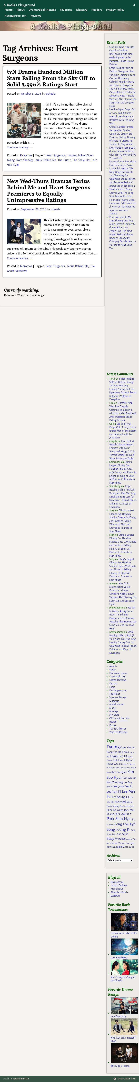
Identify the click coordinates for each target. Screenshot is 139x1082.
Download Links (117, 676)
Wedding (120, 838)
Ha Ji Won (123, 752)
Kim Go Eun (125, 767)
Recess (112, 725)
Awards (113, 666)
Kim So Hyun (118, 772)
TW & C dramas (117, 728)
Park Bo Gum (115, 810)
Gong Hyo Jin (127, 747)
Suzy (110, 838)
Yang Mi (129, 839)
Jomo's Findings (119, 885)
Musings (113, 711)
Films (112, 687)
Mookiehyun (117, 888)
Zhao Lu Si (128, 847)
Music (112, 708)
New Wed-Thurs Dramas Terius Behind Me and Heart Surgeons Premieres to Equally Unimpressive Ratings (49, 191)
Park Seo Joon (123, 813)
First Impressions (118, 690)
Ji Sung (123, 764)
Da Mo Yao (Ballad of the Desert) (124, 935)
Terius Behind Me (45, 160)
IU (125, 756)
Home (9, 10)
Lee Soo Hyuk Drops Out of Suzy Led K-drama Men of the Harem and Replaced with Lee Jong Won (122, 116)
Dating (113, 746)
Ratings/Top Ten (15, 16)
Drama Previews (117, 680)
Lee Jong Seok (122, 786)
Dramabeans (117, 882)
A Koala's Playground (19, 4)
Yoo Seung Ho (114, 846)
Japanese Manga (117, 697)
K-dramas (26, 155)
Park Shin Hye (119, 818)
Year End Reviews (118, 732)
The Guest (64, 160)
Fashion (113, 683)
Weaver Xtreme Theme (126, 1079)
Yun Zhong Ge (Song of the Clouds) (123, 979)
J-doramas (114, 694)
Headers (96, 10)
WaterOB (115, 895)
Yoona (114, 843)
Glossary (81, 10)
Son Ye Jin (122, 834)
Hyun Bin (116, 756)
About (21, 10)
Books (112, 669)
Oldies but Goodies (119, 718)
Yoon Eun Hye (126, 843)
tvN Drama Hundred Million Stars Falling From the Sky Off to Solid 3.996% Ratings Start (51, 78)
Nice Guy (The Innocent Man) (123, 1039)
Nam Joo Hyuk (126, 806)
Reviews (36, 16)
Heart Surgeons (55, 155)
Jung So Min (114, 768)
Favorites (66, 10)
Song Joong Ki (118, 829)
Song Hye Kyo (124, 824)
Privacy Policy (115, 10)
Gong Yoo (112, 751)
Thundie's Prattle (119, 892)
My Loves (114, 714)
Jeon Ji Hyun (125, 760)
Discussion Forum (118, 673)
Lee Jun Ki (114, 791)
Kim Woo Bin (129, 778)
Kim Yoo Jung (115, 782)
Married (120, 802)
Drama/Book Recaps (42, 10)
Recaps (112, 721)
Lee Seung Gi (120, 797)
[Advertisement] (123, 312)
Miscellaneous (116, 704)
